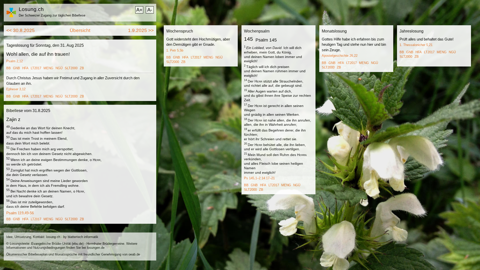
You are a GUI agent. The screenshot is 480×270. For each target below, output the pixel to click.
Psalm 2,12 (14, 61)
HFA (25, 68)
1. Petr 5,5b (174, 50)
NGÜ (59, 68)
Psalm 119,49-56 (20, 213)
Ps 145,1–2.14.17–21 (259, 178)
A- (149, 9)
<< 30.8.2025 (20, 30)
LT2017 (36, 68)
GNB (16, 68)
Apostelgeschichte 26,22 (340, 56)
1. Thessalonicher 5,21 (416, 45)
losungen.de (95, 248)
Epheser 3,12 (16, 89)
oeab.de (134, 254)
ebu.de (77, 244)
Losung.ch (31, 9)
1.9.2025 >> (141, 30)
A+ (139, 9)
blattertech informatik (83, 237)
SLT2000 (71, 68)
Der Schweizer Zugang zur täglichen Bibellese (52, 15)
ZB (82, 68)
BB (8, 68)
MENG (48, 68)
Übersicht (80, 30)
